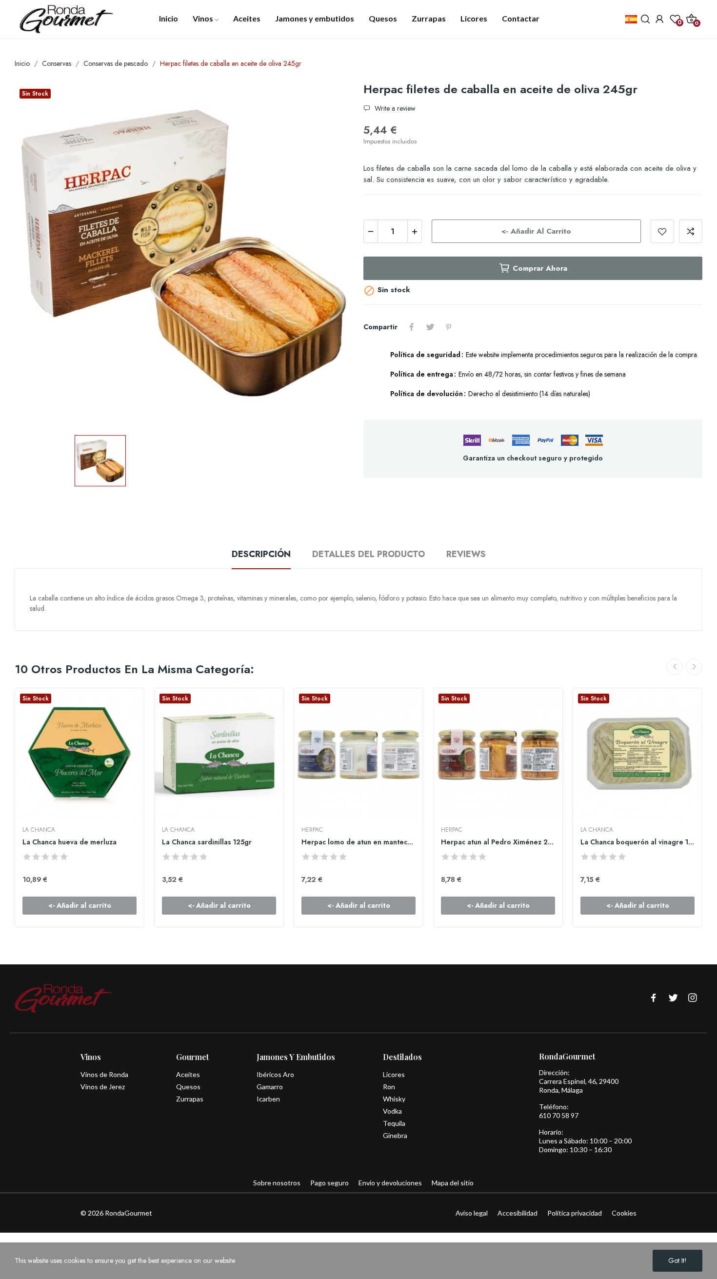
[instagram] (692, 998)
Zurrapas (189, 1099)
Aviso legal (472, 1213)
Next (694, 667)
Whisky (394, 1099)
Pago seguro (329, 1183)
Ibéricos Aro (275, 1074)
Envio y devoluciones (390, 1183)
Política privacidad (574, 1213)
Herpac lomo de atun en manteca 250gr (358, 842)
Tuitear (430, 327)
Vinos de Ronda (104, 1074)
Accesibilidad (518, 1213)
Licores (394, 1074)
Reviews (466, 554)
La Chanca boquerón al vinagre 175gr (637, 842)
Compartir (411, 327)
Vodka (392, 1111)
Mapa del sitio (453, 1183)
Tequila (394, 1123)
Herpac (312, 830)
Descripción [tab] (261, 554)
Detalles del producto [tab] (368, 554)
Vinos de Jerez (102, 1086)
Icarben (268, 1099)
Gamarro (270, 1086)
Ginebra (395, 1135)
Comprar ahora (540, 268)
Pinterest (448, 327)
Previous (674, 667)
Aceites (188, 1074)
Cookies (624, 1213)
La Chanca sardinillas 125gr (207, 842)
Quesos (188, 1086)
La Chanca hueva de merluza (69, 842)
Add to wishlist (662, 231)
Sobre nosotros (276, 1183)
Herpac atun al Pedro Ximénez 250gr (498, 842)
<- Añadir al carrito (536, 231)
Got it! (677, 1260)
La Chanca (38, 830)
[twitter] (673, 998)
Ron (389, 1086)
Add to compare (690, 231)
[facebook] (653, 998)
